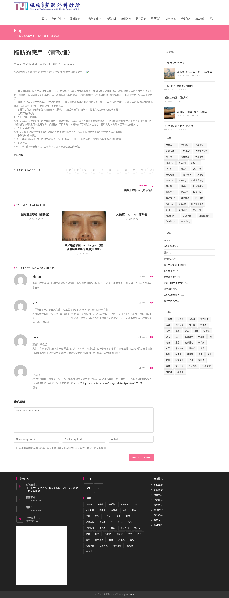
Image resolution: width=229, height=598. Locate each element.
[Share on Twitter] (69, 170)
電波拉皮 (172, 215)
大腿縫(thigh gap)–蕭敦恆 (131, 214)
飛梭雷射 (205, 215)
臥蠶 (197, 192)
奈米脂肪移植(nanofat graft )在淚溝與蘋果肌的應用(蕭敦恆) (84, 247)
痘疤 (182, 180)
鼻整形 (185, 221)
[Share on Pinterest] (94, 170)
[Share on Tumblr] (134, 170)
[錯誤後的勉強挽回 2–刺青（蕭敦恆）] (169, 73)
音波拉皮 (188, 215)
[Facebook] (88, 488)
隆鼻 (182, 204)
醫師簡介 (158, 509)
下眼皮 (171, 145)
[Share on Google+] (85, 170)
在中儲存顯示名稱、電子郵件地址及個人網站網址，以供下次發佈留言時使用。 (63, 448)
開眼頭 (185, 198)
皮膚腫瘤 (197, 180)
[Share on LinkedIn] (102, 170)
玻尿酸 (187, 174)
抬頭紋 (185, 157)
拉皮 (169, 162)
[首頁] (15, 35)
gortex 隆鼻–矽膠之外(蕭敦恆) (179, 85)
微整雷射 (158, 495)
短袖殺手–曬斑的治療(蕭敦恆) (192, 111)
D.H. (19, 63)
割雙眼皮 (172, 151)
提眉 (182, 162)
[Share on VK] (118, 170)
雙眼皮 (183, 209)
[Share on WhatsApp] (150, 170)
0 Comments (194, 75)
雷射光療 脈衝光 (172, 295)
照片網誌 (158, 499)
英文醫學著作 (170, 276)
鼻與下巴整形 (170, 301)
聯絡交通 (158, 519)
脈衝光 (171, 192)
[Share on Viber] (110, 170)
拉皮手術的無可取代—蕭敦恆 (178, 125)
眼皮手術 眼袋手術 (173, 264)
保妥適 (185, 145)
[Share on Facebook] (77, 170)
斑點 (195, 162)
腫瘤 (184, 192)
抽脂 (21, 155)
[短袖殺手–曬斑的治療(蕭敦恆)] (169, 113)
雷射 (197, 209)
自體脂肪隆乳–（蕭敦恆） (177, 97)
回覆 (152, 276)
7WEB (131, 594)
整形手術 (158, 485)
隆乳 (169, 204)
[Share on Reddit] (126, 170)
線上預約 (158, 524)
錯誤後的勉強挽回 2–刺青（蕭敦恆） (195, 71)
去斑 (186, 151)
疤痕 (169, 180)
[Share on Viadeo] (142, 170)
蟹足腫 (171, 198)
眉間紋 (171, 186)
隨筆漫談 (197, 204)
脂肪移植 (199, 186)
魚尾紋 (171, 221)
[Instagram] (98, 488)
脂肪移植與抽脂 (50, 63)
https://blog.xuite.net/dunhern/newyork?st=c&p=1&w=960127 (107, 383)
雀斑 (169, 209)
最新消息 (158, 504)
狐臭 (197, 168)
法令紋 (171, 168)
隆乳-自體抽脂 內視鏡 (174, 282)
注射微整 (158, 490)
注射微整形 (169, 246)
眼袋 (184, 186)
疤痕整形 (168, 258)
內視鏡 (200, 145)
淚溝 (184, 168)
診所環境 (158, 514)
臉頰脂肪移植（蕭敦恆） (36, 214)
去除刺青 (201, 151)
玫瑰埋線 (172, 174)
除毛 (199, 198)
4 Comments (68, 63)
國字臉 (171, 157)
